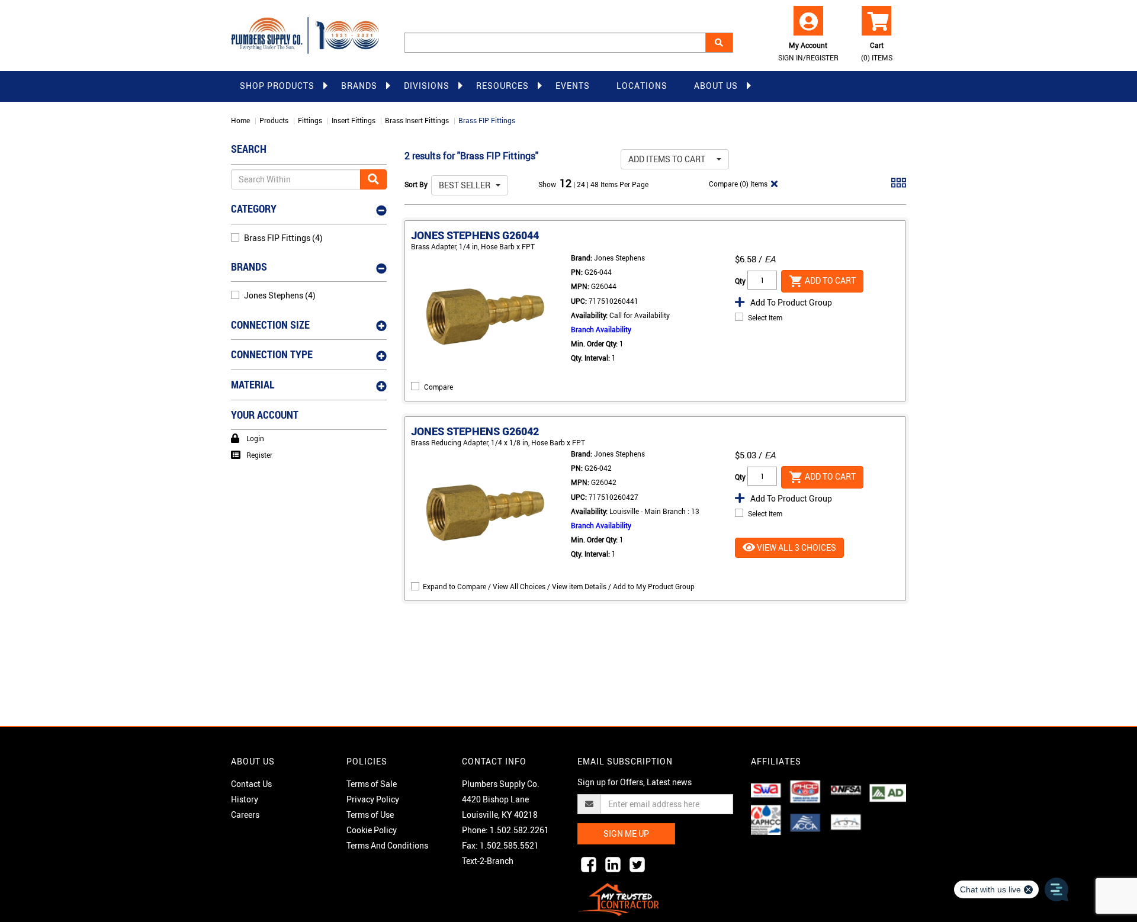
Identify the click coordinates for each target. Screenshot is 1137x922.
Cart (876, 51)
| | (581, 184)
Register (259, 455)
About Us (716, 85)
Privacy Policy (372, 799)
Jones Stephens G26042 (475, 431)
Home (240, 120)
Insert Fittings (353, 120)
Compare (438, 386)
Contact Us (251, 783)
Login (255, 438)
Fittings (310, 120)
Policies (366, 761)
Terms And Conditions (387, 845)
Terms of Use (370, 814)
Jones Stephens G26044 (475, 235)
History (244, 799)
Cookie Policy (371, 830)
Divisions (426, 85)
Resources (502, 85)
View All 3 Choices (795, 547)
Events (572, 85)
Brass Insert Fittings (417, 120)
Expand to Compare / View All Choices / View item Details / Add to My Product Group (559, 586)
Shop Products (277, 85)
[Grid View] (898, 187)
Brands (359, 85)
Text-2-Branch (487, 860)
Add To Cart (829, 279)
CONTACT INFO (494, 761)
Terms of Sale (371, 783)
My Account (808, 51)
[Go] (373, 179)
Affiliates (776, 761)
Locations (641, 85)
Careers (245, 814)
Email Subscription (625, 761)
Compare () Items (737, 183)
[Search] (719, 43)
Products (273, 120)
